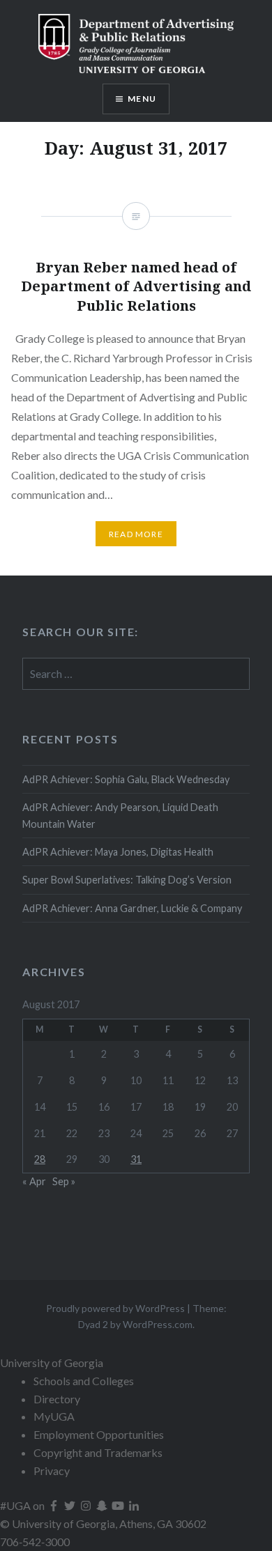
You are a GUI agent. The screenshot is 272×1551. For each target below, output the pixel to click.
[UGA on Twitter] (71, 1505)
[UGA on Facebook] (55, 1505)
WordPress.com (157, 1324)
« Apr (34, 1181)
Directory (56, 1398)
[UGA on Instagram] (87, 1505)
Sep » (63, 1181)
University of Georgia (51, 1362)
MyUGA (54, 1416)
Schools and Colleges (83, 1380)
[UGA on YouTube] (119, 1505)
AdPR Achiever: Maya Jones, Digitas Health (117, 852)
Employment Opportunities (98, 1434)
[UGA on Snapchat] (103, 1505)
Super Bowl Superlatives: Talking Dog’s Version (127, 880)
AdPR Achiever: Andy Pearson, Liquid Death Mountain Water (120, 815)
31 (136, 1159)
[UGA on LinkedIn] (134, 1505)
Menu (142, 98)
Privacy (51, 1470)
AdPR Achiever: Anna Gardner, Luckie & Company (133, 908)
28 (39, 1159)
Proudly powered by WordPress (115, 1308)
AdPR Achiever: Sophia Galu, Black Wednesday (125, 779)
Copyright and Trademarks (98, 1452)
